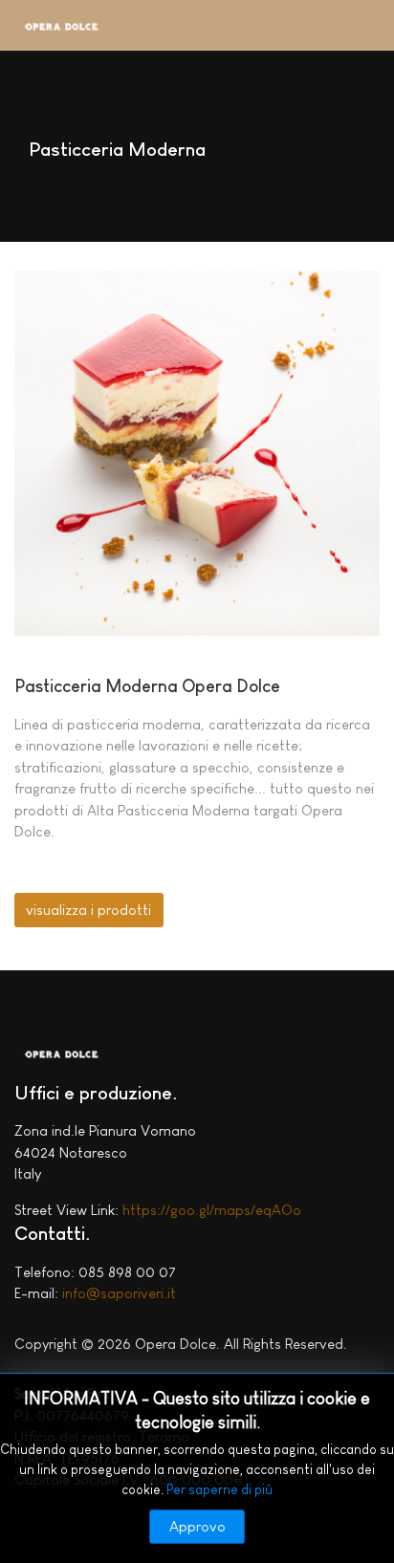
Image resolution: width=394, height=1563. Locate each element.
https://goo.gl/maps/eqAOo (211, 1210)
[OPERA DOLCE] (62, 30)
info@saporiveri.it (119, 1293)
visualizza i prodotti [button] (88, 909)
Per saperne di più (219, 1489)
